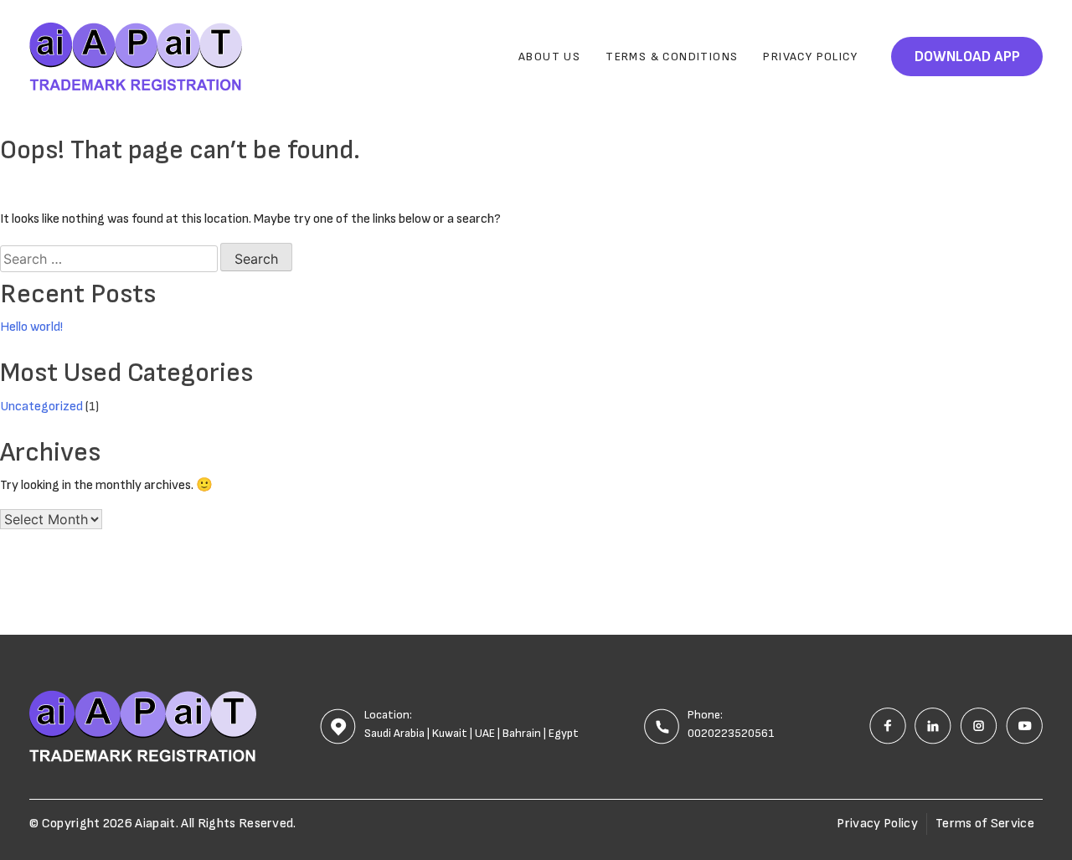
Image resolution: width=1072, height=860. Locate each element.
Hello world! (31, 327)
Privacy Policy (810, 56)
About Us (549, 56)
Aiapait (155, 824)
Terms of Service (984, 824)
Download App (967, 56)
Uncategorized (41, 407)
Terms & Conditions (672, 56)
